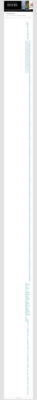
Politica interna (27, 309)
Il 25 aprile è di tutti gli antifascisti (28, 366)
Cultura (28, 27)
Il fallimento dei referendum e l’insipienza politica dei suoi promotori (28, 50)
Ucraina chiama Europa (28, 45)
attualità (28, 25)
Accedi (26, 317)
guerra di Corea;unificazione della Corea (27, 305)
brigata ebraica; (27, 288)
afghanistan (27, 283)
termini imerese (26, 313)
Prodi (28, 310)
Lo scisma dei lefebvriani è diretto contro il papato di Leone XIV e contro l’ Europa (26, 49)
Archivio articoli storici (28, 24)
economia (26, 296)
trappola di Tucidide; (27, 314)
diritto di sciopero (27, 294)
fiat (28, 299)
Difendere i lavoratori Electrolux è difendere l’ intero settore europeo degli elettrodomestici (26, 66)
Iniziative (28, 33)
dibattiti (28, 30)
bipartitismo (26, 287)
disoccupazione (26, 295)
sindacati (26, 312)
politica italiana (26, 310)
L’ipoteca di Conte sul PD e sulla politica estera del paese (28, 322)
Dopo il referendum (28, 374)
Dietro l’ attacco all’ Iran (28, 383)
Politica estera (27, 308)
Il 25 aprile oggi (27, 370)
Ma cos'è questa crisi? (28, 35)
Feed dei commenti (26, 320)
